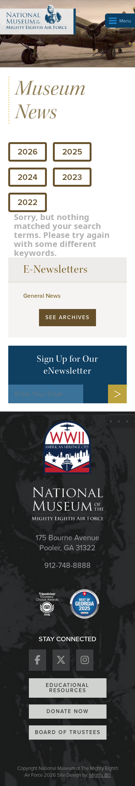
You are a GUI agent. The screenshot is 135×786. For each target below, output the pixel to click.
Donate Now (67, 711)
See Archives (67, 317)
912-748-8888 (67, 565)
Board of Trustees (67, 732)
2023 (72, 177)
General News (41, 295)
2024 (28, 177)
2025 (72, 152)
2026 (28, 152)
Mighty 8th (100, 775)
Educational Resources (67, 687)
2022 (28, 202)
